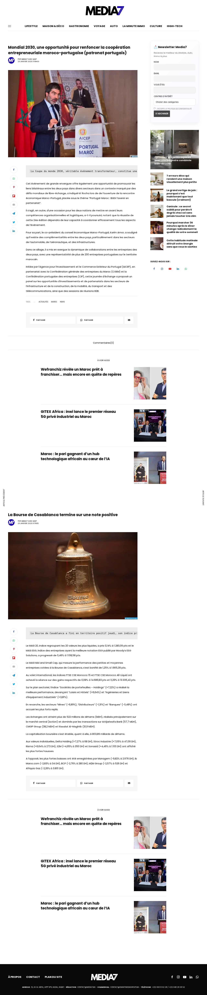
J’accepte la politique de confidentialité (174, 109)
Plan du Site (53, 977)
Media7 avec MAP (29, 59)
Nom (156, 62)
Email (156, 73)
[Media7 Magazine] (103, 11)
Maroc (54, 302)
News (62, 302)
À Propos (14, 977)
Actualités (43, 302)
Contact (33, 977)
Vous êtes (159, 84)
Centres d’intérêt (163, 96)
